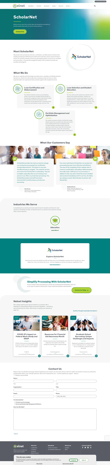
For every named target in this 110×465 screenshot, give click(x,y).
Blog (66, 449)
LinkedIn (88, 447)
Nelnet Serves (35, 453)
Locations (33, 449)
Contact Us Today (80, 290)
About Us (33, 445)
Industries (38, 6)
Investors (33, 451)
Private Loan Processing (22, 402)
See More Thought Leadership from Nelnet (84, 310)
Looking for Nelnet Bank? (100, 1)
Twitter (85, 447)
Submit (16, 433)
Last (57, 384)
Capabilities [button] (30, 6)
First (14, 384)
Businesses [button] (46, 6)
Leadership (34, 447)
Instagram (90, 447)
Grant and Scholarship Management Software (28, 404)
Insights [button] (54, 6)
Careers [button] (68, 6)
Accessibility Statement (54, 449)
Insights (67, 447)
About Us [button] (61, 6)
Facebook (82, 447)
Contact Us (20, 32)
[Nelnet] (19, 6)
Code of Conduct (52, 447)
